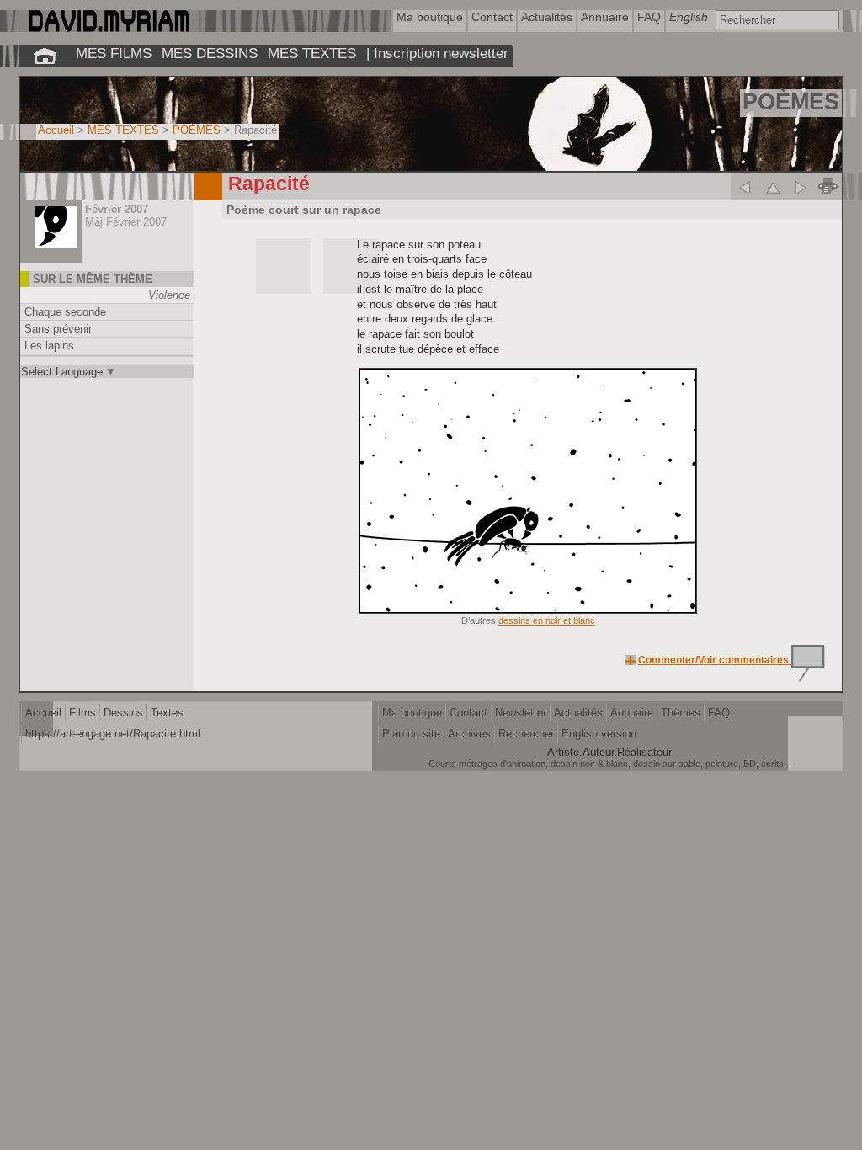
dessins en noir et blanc (546, 620)
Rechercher (526, 733)
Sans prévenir (58, 328)
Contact (468, 712)
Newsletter (520, 712)
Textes (167, 712)
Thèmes (680, 712)
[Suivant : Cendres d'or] (800, 186)
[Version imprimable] (828, 186)
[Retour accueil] (45, 56)
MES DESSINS (210, 53)
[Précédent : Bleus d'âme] (744, 186)
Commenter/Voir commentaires (714, 660)
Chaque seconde (65, 312)
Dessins (123, 712)
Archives (469, 733)
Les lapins (49, 345)
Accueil (56, 130)
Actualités (578, 712)
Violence (169, 295)
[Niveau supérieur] (772, 186)
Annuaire (631, 712)
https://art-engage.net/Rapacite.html (112, 733)
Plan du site (411, 733)
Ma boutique (412, 712)
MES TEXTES (312, 53)
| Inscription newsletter (437, 53)
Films (82, 712)
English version (598, 733)
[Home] (108, 28)
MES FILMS (114, 53)
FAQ (719, 712)
